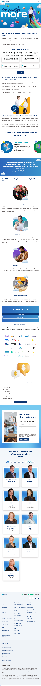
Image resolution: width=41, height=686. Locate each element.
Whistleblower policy (5, 651)
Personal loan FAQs (18, 615)
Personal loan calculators (6, 632)
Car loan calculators (5, 630)
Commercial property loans (7, 610)
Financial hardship (5, 624)
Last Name (31, 424)
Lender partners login (18, 625)
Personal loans (4, 607)
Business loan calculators (6, 633)
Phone (21, 430)
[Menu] (38, 2)
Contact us (29, 613)
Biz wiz (15, 635)
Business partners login (18, 620)
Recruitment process (31, 621)
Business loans (4, 609)
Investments (4, 659)
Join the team (30, 618)
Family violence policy (6, 653)
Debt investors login (18, 621)
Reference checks (5, 649)
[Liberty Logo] (5, 2)
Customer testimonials (31, 612)
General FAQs (17, 612)
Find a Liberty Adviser (18, 604)
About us (29, 604)
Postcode (30, 430)
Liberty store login (17, 623)
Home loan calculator (6, 628)
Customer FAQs (17, 613)
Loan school (16, 630)
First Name (22, 424)
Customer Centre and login (7, 622)
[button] (11, 477)
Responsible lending (5, 644)
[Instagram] (33, 598)
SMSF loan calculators (6, 638)
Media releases (4, 656)
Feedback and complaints (6, 660)
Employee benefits (30, 620)
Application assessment (6, 647)
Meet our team (20, 317)
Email (21, 427)
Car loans (3, 606)
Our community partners (32, 609)
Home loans (4, 604)
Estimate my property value (7, 618)
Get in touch (20, 72)
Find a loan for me (5, 616)
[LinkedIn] (35, 598)
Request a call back (24, 439)
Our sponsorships (30, 607)
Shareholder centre (5, 657)
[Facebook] (30, 598)
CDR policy (4, 654)
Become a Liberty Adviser (19, 606)
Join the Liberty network (20, 401)
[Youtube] (38, 598)
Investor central (17, 633)
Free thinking (16, 631)
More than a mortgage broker (20, 607)
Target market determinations (7, 650)
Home (2, 30)
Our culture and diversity (32, 606)
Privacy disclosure (5, 643)
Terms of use (4, 646)
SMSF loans (4, 612)
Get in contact (20, 314)
